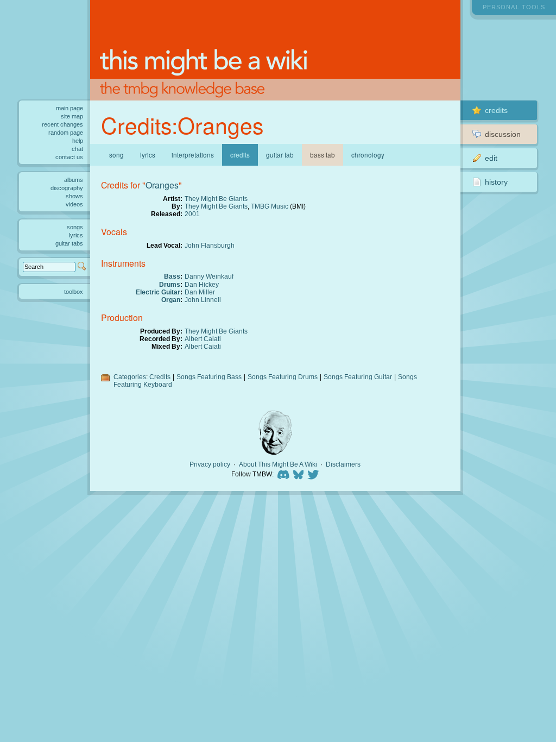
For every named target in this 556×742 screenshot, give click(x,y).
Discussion (503, 134)
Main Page (69, 108)
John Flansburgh (210, 245)
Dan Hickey (202, 284)
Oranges (162, 185)
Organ (170, 299)
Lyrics (147, 154)
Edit (491, 158)
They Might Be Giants (216, 198)
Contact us (69, 157)
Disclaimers (343, 464)
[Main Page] (275, 50)
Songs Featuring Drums (283, 376)
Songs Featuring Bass (209, 376)
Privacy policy (209, 464)
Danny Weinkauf (209, 276)
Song (116, 154)
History (496, 182)
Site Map (72, 116)
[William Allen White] (275, 432)
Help (77, 140)
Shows (74, 196)
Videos (74, 204)
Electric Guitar (158, 291)
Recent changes (62, 124)
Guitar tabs (69, 243)
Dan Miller (200, 291)
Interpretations (193, 154)
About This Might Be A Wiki (278, 464)
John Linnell (203, 299)
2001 (192, 213)
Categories (129, 376)
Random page (65, 132)
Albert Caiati (203, 338)
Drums (169, 284)
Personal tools (514, 7)
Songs (75, 227)
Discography (66, 188)
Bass (172, 276)
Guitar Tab (280, 154)
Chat (77, 149)
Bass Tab (322, 154)
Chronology (367, 154)
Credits (159, 376)
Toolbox (73, 291)
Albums (73, 180)
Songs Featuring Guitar (358, 376)
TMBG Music (269, 206)
